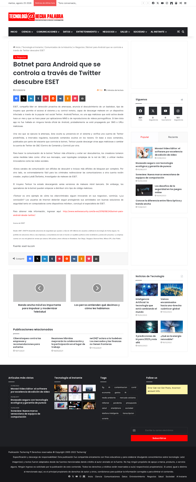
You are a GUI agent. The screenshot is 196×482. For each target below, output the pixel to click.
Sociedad (139, 31)
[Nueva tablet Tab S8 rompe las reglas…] (89, 405)
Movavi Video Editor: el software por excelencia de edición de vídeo (168, 151)
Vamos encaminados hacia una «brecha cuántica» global (171, 304)
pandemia (117, 403)
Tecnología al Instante (32, 47)
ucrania (105, 418)
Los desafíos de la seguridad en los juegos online (168, 189)
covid (133, 387)
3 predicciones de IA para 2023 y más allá (146, 339)
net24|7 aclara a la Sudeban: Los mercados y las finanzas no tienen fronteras (106, 341)
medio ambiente (109, 398)
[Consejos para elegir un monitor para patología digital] (60, 397)
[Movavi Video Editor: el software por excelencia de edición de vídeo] (144, 152)
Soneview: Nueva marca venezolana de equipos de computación (157, 176)
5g (103, 387)
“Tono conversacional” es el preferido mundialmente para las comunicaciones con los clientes (102, 3)
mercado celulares (128, 398)
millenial (105, 403)
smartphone (116, 408)
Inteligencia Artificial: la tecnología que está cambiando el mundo (146, 305)
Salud (124, 31)
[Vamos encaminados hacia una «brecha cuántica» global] (172, 290)
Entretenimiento (86, 31)
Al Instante (157, 31)
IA (125, 392)
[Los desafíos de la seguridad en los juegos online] (144, 190)
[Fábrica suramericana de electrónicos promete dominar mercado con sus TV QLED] (60, 405)
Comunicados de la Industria (58, 47)
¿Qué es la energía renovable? (171, 338)
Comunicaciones (47, 31)
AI (109, 387)
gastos (117, 392)
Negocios (108, 31)
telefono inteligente (110, 413)
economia (106, 392)
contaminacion (120, 387)
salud (104, 408)
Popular (145, 137)
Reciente (173, 137)
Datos (66, 31)
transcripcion (128, 413)
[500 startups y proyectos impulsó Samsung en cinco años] (75, 405)
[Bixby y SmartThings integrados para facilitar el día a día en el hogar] (75, 397)
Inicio (14, 31)
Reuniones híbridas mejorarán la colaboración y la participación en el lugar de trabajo (68, 343)
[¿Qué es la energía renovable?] (172, 327)
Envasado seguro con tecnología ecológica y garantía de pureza (154, 165)
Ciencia (26, 31)
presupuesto (131, 403)
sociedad (129, 408)
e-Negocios (79, 47)
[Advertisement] (128, 16)
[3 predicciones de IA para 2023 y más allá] (147, 327)
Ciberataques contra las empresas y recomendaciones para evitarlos (27, 343)
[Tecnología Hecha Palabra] (36, 17)
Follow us (151, 377)
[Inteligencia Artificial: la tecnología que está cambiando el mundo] (147, 290)
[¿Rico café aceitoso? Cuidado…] (60, 388)
